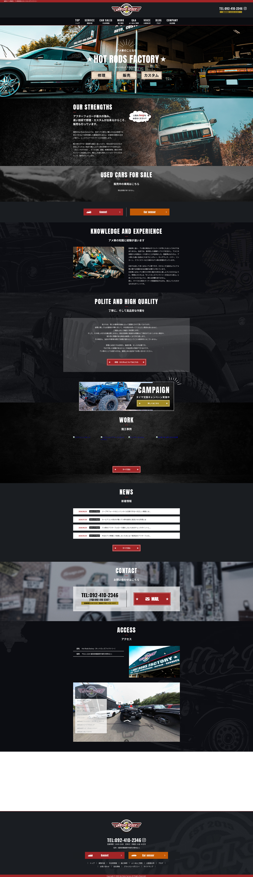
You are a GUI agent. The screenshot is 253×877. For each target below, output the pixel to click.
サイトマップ (148, 866)
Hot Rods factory (125, 876)
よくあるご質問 (136, 863)
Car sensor (150, 212)
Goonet (103, 212)
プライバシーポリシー (132, 866)
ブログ (160, 863)
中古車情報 (113, 863)
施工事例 (124, 863)
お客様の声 (150, 863)
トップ (92, 863)
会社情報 (116, 866)
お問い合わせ (104, 866)
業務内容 (102, 863)
